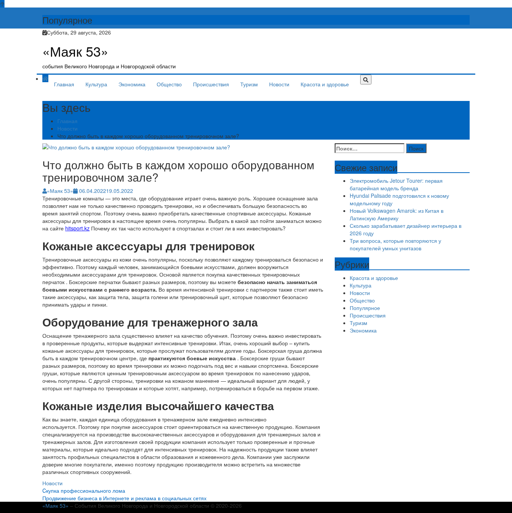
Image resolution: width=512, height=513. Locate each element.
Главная (64, 84)
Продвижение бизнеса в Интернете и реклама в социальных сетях (124, 498)
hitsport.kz (77, 228)
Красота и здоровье (325, 84)
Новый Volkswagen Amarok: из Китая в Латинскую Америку (396, 214)
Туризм (249, 84)
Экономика (131, 84)
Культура (96, 84)
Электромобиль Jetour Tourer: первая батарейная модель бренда (396, 184)
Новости (279, 84)
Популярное (365, 307)
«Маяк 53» (75, 50)
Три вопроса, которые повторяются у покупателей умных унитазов (395, 244)
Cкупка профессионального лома (83, 490)
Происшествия (211, 84)
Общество (169, 84)
